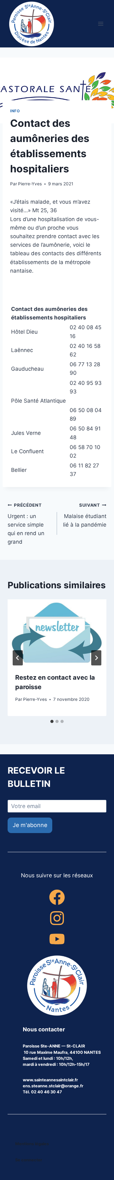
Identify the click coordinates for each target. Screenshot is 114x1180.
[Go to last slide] (18, 657)
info (15, 110)
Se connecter (28, 1160)
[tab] (52, 721)
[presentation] (57, 632)
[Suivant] (96, 657)
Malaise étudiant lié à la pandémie (84, 515)
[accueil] (57, 986)
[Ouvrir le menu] (100, 23)
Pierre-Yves (30, 183)
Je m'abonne (30, 825)
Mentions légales (32, 1143)
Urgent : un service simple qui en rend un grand (26, 524)
